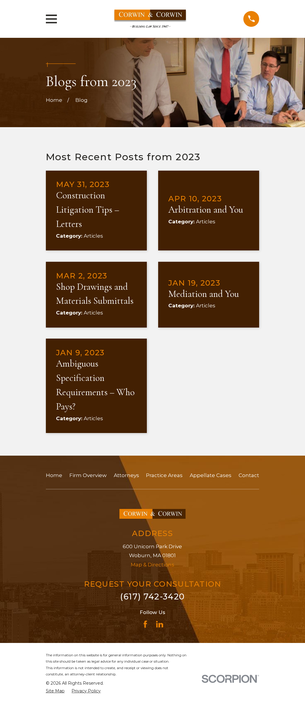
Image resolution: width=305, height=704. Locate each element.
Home (54, 475)
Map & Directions (152, 565)
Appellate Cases (210, 475)
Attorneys (126, 475)
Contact (249, 475)
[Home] (150, 18)
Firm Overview (88, 475)
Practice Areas (164, 475)
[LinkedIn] (159, 624)
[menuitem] (55, 691)
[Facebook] (145, 624)
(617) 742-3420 (152, 597)
